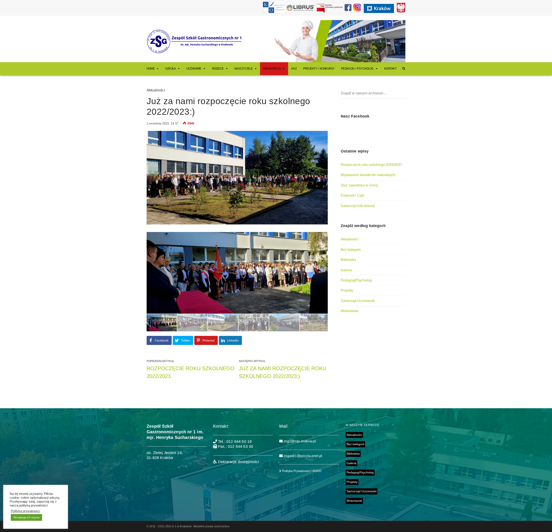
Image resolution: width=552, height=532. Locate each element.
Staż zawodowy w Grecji (359, 185)
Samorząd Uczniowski (358, 301)
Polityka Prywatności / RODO (301, 471)
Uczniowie (193, 68)
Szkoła (170, 68)
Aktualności (156, 90)
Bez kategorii (351, 249)
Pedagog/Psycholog (356, 280)
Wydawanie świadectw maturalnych (368, 175)
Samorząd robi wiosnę (358, 206)
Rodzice (218, 68)
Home (151, 68)
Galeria (346, 270)
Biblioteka (348, 260)
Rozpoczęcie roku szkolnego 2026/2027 (371, 165)
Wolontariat (349, 311)
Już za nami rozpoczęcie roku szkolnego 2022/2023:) (282, 372)
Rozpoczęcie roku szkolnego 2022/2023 (190, 372)
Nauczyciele (243, 68)
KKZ (294, 68)
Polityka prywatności (25, 511)
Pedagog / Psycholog (357, 68)
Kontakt (390, 68)
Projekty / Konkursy (319, 68)
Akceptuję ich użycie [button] (26, 517)
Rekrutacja (272, 68)
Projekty (347, 290)
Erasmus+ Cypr (352, 195)
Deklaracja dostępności (238, 462)
